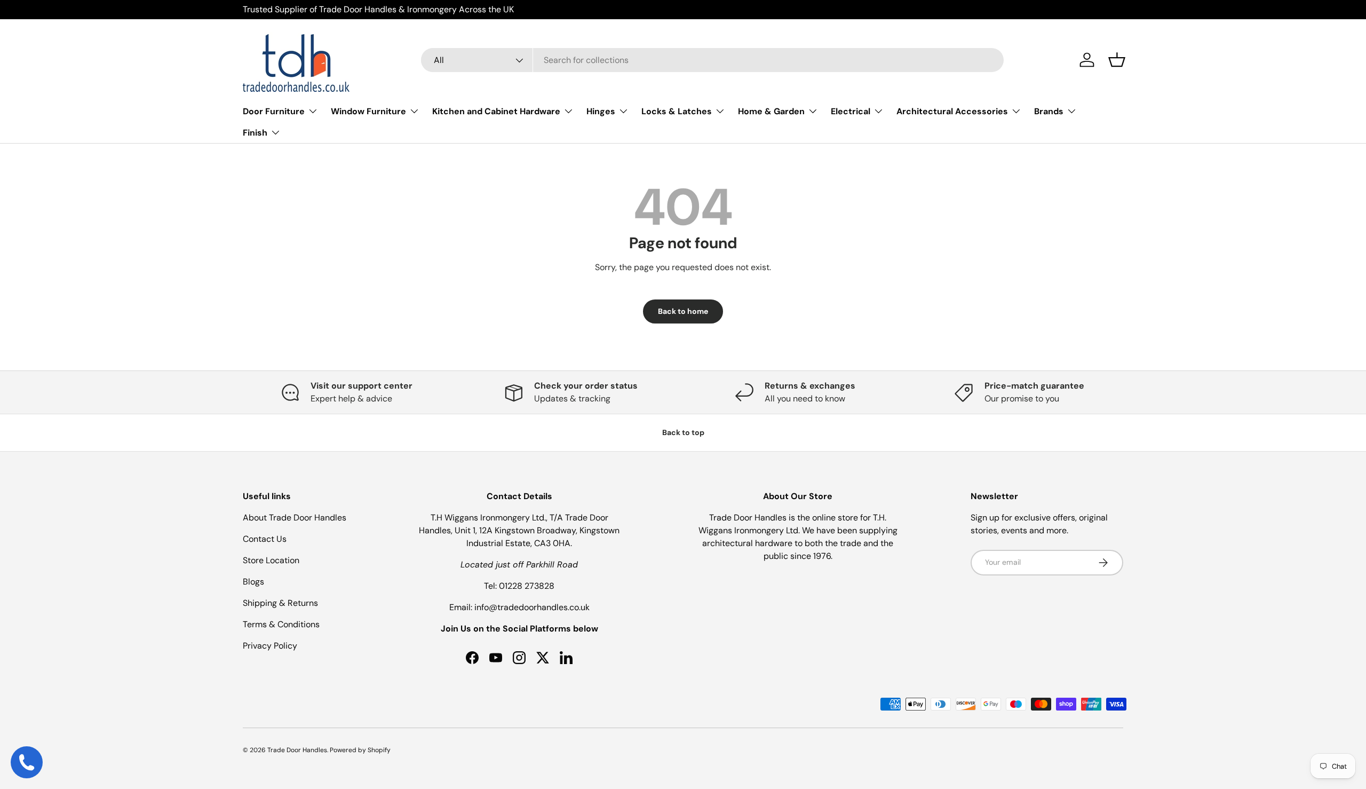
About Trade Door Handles (294, 517)
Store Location (271, 560)
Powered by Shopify (360, 750)
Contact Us (265, 539)
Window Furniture (368, 111)
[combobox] (712, 60)
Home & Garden (771, 111)
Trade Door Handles (297, 750)
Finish (255, 132)
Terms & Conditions (281, 624)
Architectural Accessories (952, 111)
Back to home (683, 311)
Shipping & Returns (280, 603)
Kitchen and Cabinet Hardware (496, 111)
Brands (1048, 111)
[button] (1117, 60)
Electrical (850, 111)
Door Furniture (274, 111)
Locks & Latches (676, 111)
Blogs (253, 581)
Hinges (600, 111)
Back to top (683, 432)
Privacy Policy (270, 645)
